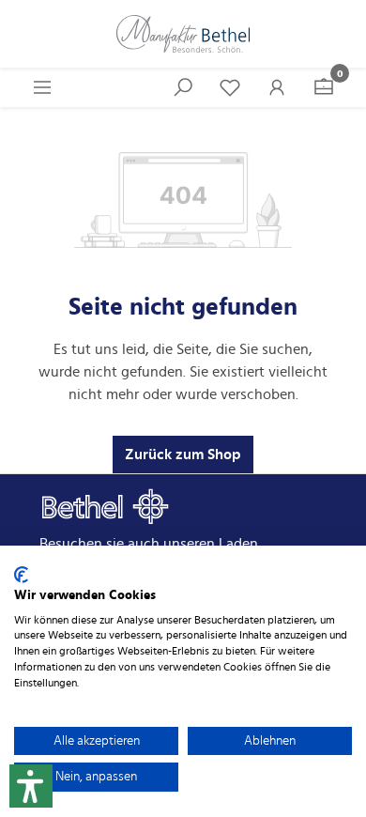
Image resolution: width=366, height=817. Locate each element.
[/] (183, 34)
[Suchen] (183, 87)
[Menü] (42, 87)
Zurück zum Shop (183, 454)
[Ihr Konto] (276, 87)
